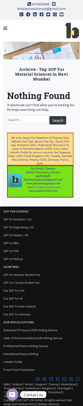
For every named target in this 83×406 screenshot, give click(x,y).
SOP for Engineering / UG (18, 227)
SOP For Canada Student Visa (21, 282)
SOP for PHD (11, 251)
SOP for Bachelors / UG (17, 219)
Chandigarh (64, 388)
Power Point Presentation (19, 369)
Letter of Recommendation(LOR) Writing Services (32, 338)
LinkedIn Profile (12, 362)
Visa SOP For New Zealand (19, 306)
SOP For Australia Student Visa (21, 274)
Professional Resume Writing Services (25, 346)
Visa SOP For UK (13, 298)
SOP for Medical (13, 259)
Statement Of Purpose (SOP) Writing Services (30, 330)
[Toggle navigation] (5, 28)
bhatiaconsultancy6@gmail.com (41, 8)
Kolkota (17, 384)
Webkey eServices (48, 404)
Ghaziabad (55, 392)
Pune (7, 388)
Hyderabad (32, 388)
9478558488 (40, 4)
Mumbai (18, 388)
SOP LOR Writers (33, 400)
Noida (28, 384)
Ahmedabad (68, 384)
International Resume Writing (20, 354)
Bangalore (48, 388)
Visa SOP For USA (13, 290)
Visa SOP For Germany (17, 314)
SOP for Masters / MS (15, 235)
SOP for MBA (11, 243)
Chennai (53, 384)
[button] (5, 50)
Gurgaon (40, 384)
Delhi (6, 384)
